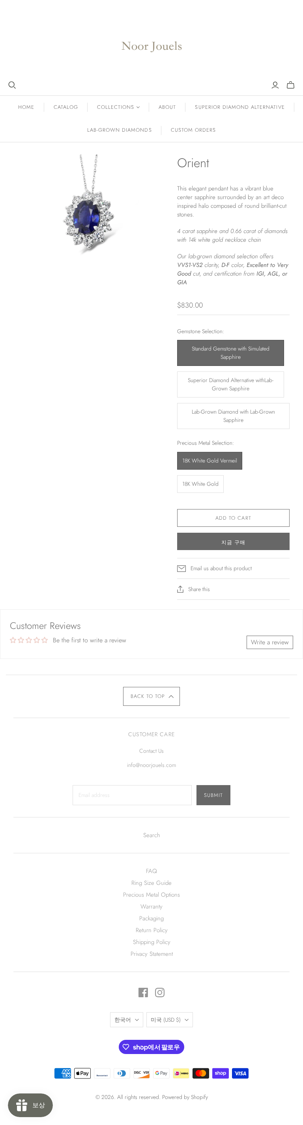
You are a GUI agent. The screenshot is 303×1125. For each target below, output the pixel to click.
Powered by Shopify (185, 1097)
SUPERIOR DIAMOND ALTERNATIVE (239, 107)
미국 (166, 1020)
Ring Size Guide (151, 883)
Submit (213, 795)
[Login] (275, 85)
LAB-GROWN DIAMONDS (119, 130)
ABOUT (167, 107)
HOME (26, 107)
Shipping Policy (151, 942)
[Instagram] (160, 992)
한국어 (122, 1020)
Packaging (151, 918)
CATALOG (66, 107)
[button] (151, 696)
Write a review (270, 642)
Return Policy (152, 930)
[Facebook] (143, 992)
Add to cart (233, 518)
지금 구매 (233, 542)
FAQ (151, 871)
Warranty (151, 906)
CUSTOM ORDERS (193, 130)
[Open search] (12, 85)
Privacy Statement (152, 954)
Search (151, 835)
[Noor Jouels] (151, 40)
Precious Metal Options (151, 894)
